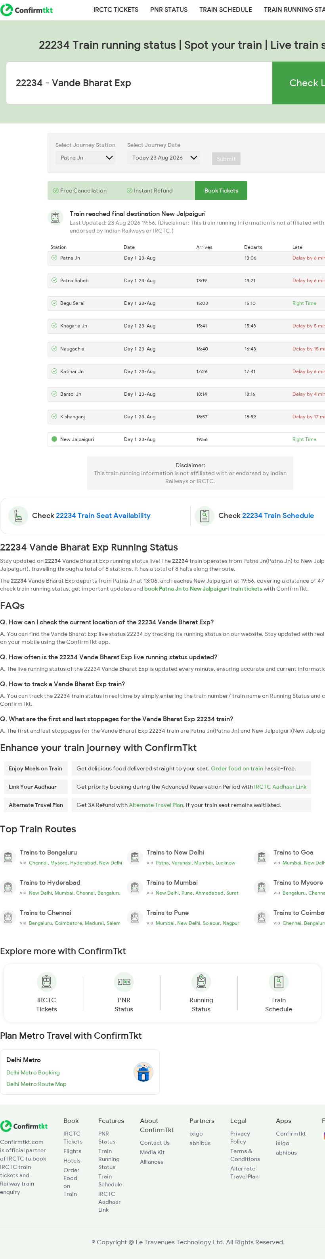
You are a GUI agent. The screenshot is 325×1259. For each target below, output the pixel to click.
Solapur (211, 923)
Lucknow (225, 863)
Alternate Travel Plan (156, 805)
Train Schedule (225, 9)
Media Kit (152, 1152)
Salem (113, 923)
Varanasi (181, 863)
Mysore (58, 863)
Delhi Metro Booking (33, 1072)
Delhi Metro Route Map (36, 1084)
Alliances (151, 1162)
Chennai (38, 863)
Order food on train (237, 768)
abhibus (199, 1143)
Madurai (94, 923)
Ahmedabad (209, 893)
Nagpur (231, 923)
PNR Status (168, 9)
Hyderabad (83, 863)
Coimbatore (68, 923)
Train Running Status (109, 1159)
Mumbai (203, 863)
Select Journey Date (153, 145)
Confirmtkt (291, 1133)
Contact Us (155, 1143)
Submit (226, 159)
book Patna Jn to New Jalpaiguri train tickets (203, 588)
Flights (72, 1151)
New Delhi (110, 863)
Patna (162, 863)
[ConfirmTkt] (24, 1125)
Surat (232, 893)
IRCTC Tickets (116, 9)
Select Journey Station (85, 145)
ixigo (196, 1133)
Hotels (71, 1160)
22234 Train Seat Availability (103, 516)
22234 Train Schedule (278, 516)
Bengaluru (109, 893)
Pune (187, 893)
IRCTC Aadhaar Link (280, 787)
